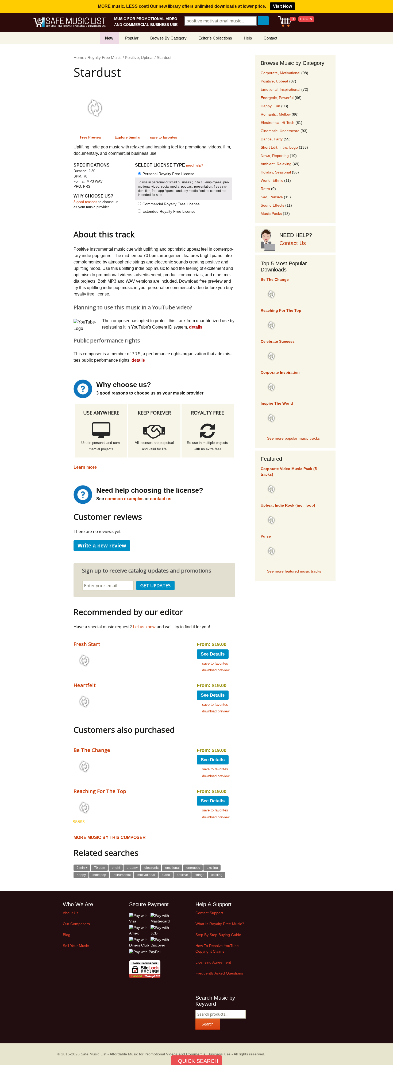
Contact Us (292, 243)
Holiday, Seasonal (276, 172)
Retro (265, 189)
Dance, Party (272, 139)
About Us (70, 913)
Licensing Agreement (213, 962)
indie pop (99, 875)
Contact (270, 38)
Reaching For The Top (100, 791)
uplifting (216, 875)
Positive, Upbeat (139, 58)
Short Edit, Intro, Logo (279, 147)
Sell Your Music (76, 946)
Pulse (266, 536)
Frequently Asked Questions (219, 973)
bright (116, 868)
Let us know (144, 627)
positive (182, 875)
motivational (146, 875)
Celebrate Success (278, 341)
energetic (193, 868)
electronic (151, 868)
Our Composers (76, 924)
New (109, 38)
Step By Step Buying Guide (218, 935)
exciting (212, 868)
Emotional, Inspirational (280, 89)
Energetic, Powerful (277, 98)
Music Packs (271, 213)
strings (199, 875)
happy (81, 875)
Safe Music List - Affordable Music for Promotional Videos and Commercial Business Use (155, 1054)
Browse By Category (168, 38)
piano (166, 875)
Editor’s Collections (215, 38)
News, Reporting (275, 155)
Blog (66, 935)
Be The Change (92, 750)
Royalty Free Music (104, 58)
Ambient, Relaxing (276, 164)
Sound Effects (272, 205)
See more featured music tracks (294, 571)
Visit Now (282, 6)
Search (208, 1024)
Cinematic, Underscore (280, 131)
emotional (172, 868)
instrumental (122, 875)
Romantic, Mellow (276, 114)
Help (248, 38)
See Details (213, 654)
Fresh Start (87, 644)
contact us (160, 498)
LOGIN (306, 19)
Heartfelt (85, 685)
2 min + (82, 868)
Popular (131, 38)
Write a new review (102, 546)
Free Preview (90, 137)
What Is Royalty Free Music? (219, 924)
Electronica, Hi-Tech (277, 122)
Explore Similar (128, 137)
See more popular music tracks (293, 438)
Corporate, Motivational (280, 73)
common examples (124, 498)
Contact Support (209, 913)
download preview (215, 670)
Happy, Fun (270, 106)
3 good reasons (85, 202)
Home (79, 58)
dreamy (132, 868)
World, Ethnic (272, 180)
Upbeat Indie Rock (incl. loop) (288, 505)
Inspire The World (277, 403)
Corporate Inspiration (280, 372)
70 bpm (99, 868)
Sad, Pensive (272, 197)
